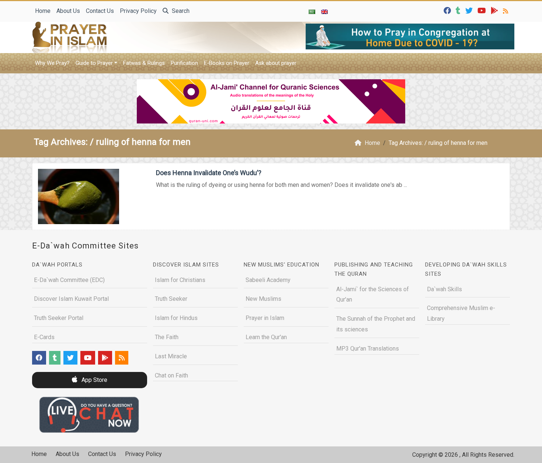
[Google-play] (495, 10)
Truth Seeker (171, 298)
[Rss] (506, 10)
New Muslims (263, 298)
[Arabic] (312, 11)
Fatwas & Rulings (144, 63)
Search (180, 10)
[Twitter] (470, 10)
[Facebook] (448, 10)
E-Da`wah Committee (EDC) (69, 279)
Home (43, 10)
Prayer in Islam (265, 317)
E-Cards (44, 337)
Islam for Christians (180, 279)
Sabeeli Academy (268, 279)
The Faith (166, 337)
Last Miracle (171, 356)
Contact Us (100, 10)
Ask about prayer (275, 63)
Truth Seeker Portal (58, 317)
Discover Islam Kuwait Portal (71, 298)
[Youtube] (482, 10)
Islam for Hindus (176, 317)
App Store (93, 379)
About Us (68, 10)
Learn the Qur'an (266, 337)
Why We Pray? (52, 63)
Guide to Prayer (94, 63)
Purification (184, 63)
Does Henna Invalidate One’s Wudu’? (208, 173)
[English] (324, 11)
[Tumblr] (459, 10)
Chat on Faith (171, 375)
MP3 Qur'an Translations (367, 348)
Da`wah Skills (444, 289)
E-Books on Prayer (226, 63)
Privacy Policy (138, 10)
